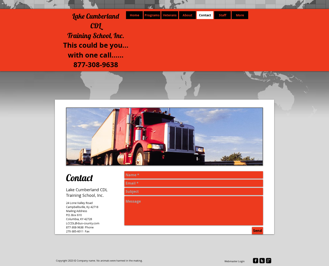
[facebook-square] (255, 260)
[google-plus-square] (268, 260)
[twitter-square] (262, 260)
